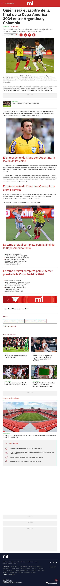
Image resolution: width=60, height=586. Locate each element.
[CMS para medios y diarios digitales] (51, 584)
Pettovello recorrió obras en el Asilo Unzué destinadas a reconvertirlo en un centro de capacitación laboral (32, 452)
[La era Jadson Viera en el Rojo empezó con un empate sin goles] (16, 372)
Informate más (15, 101)
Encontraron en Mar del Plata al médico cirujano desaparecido (26, 448)
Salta (4, 570)
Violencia (33, 572)
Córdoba (34, 568)
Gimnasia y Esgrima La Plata (21, 570)
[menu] (3, 3)
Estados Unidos (15, 568)
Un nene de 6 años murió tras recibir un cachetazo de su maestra (26, 457)
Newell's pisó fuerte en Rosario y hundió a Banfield (25, 103)
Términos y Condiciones (9, 574)
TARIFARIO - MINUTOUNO (7, 581)
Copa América (42, 321)
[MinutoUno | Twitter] (53, 563)
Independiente (6, 568)
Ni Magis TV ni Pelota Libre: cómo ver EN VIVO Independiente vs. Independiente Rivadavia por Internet (29, 436)
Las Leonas (27, 568)
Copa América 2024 (31, 321)
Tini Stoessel (33, 570)
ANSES (22, 568)
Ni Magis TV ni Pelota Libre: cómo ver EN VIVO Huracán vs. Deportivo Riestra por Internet (44, 384)
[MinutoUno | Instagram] (50, 562)
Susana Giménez (23, 566)
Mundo (15, 563)
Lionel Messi (14, 566)
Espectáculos (30, 561)
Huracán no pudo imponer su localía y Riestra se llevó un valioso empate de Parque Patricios (42, 358)
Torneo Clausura (8, 381)
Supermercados (32, 566)
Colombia (21, 321)
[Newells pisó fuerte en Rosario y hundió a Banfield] (7, 104)
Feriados (21, 572)
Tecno (36, 561)
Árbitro (6, 321)
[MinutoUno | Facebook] (56, 562)
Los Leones (27, 572)
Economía (17, 561)
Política (5, 561)
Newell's (39, 566)
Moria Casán (40, 568)
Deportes (6, 26)
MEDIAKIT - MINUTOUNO (7, 580)
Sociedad (11, 561)
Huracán (5, 572)
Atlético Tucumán (13, 572)
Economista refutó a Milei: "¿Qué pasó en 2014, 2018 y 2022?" (25, 461)
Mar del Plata (10, 570)
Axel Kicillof (41, 570)
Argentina (13, 321)
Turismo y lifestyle (7, 563)
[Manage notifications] (56, 580)
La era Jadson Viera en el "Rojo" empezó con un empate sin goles (16, 383)
